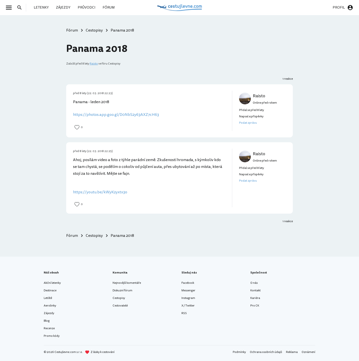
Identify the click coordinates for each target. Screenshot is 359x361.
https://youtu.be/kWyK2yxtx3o (100, 192)
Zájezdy (49, 313)
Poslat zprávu (248, 123)
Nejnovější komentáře (127, 283)
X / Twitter (188, 306)
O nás (254, 283)
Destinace (50, 290)
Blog (47, 321)
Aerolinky (50, 306)
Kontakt (255, 290)
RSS (184, 313)
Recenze (49, 328)
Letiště (48, 298)
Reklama (292, 352)
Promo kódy (52, 336)
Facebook (187, 283)
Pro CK (254, 306)
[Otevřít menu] (10, 7)
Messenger (188, 290)
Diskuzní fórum (122, 290)
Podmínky (239, 352)
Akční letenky (52, 283)
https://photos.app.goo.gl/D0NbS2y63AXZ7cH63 (116, 115)
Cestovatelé (120, 306)
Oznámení (308, 352)
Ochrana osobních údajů (266, 352)
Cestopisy (119, 298)
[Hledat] (21, 7)
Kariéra (255, 298)
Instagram (188, 298)
